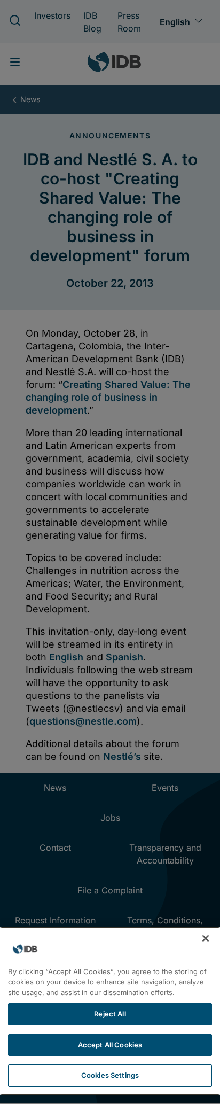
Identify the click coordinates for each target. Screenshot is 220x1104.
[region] (110, 1011)
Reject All (109, 1013)
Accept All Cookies (110, 1044)
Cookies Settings (110, 1075)
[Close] (205, 938)
